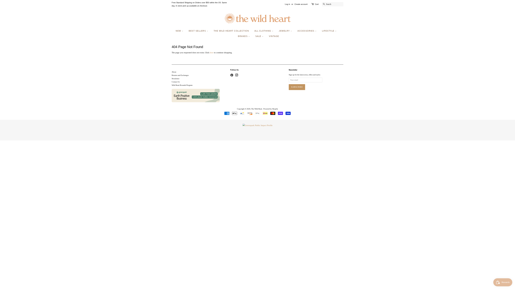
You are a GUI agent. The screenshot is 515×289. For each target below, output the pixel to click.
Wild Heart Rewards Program (182, 85)
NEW (179, 31)
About (174, 72)
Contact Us (176, 82)
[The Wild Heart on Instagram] (236, 76)
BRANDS (243, 36)
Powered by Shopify (270, 109)
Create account (301, 4)
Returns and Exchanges (180, 75)
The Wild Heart (257, 109)
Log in (287, 4)
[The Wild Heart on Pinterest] (231, 76)
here (212, 53)
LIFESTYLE (328, 31)
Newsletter (175, 79)
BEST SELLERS (198, 31)
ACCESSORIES (306, 31)
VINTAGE (274, 36)
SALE (258, 36)
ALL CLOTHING (263, 31)
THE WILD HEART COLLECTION (231, 31)
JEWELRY (284, 31)
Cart (317, 4)
